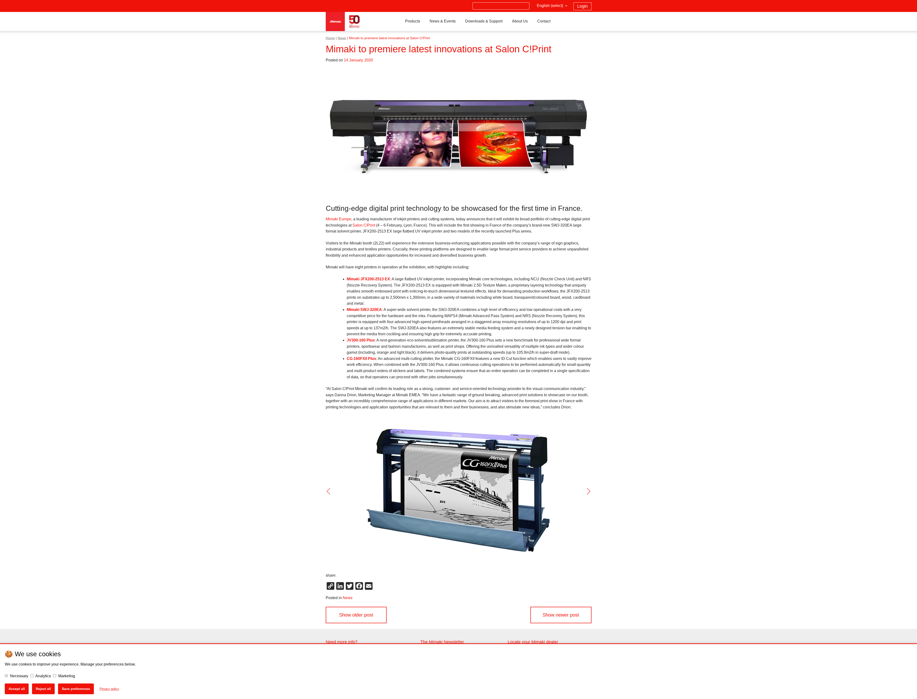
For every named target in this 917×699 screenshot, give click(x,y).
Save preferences (76, 689)
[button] (346, 491)
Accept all (17, 689)
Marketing (66, 676)
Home (330, 38)
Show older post (356, 615)
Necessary (18, 676)
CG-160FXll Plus (361, 359)
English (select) (550, 6)
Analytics (43, 676)
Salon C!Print (363, 225)
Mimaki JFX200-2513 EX (368, 279)
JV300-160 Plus (361, 340)
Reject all (43, 689)
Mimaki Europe (338, 219)
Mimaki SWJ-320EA (364, 310)
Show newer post (561, 615)
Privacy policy (109, 689)
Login (582, 6)
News (342, 38)
